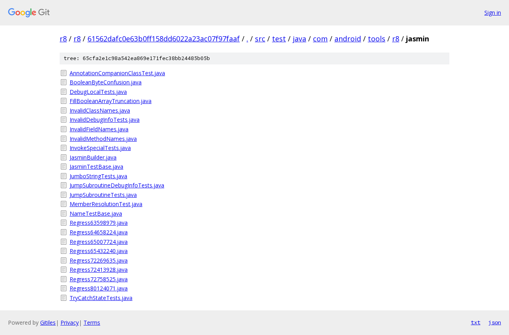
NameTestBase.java (96, 213)
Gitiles (48, 322)
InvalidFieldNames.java (99, 129)
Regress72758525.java (99, 279)
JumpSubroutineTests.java (103, 195)
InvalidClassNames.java (100, 110)
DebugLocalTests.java (98, 91)
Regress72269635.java (99, 260)
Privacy (69, 322)
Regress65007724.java (99, 241)
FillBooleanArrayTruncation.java (111, 101)
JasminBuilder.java (93, 157)
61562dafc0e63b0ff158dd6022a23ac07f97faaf (163, 38)
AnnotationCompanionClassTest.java (117, 73)
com (320, 38)
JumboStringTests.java (98, 176)
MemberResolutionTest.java (106, 204)
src (260, 38)
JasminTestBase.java (96, 166)
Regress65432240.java (99, 251)
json (494, 322)
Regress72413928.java (99, 269)
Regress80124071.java (99, 288)
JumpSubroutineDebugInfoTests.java (117, 185)
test (279, 38)
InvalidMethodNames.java (103, 138)
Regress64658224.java (99, 232)
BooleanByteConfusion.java (106, 82)
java (299, 38)
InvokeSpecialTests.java (100, 148)
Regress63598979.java (99, 222)
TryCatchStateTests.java (101, 298)
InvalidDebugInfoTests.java (105, 119)
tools (376, 38)
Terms (92, 322)
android (347, 38)
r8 (63, 38)
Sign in (492, 12)
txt (475, 322)
